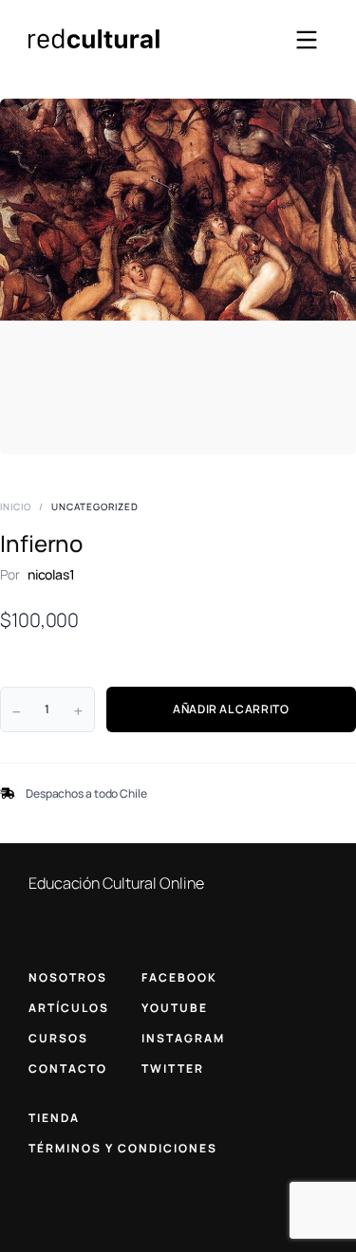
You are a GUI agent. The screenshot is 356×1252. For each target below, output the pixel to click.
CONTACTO (67, 1068)
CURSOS (58, 1038)
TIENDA (54, 1118)
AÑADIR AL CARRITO (231, 709)
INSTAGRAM (183, 1038)
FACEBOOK (179, 977)
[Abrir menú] (307, 40)
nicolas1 (51, 574)
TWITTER (172, 1068)
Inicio (15, 506)
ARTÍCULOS (68, 1008)
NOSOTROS (67, 977)
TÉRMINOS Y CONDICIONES (122, 1148)
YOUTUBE (174, 1008)
